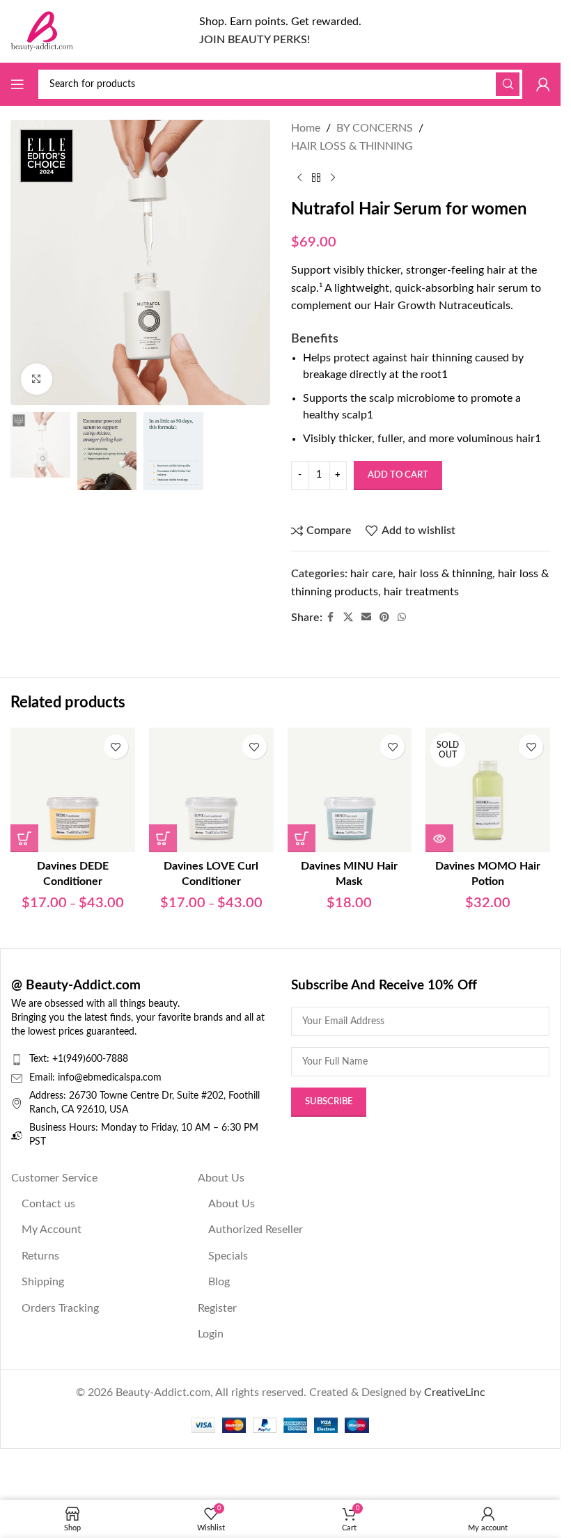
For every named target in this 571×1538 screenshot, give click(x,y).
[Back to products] (316, 177)
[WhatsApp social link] (401, 617)
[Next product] (332, 177)
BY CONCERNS (374, 128)
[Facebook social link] (330, 617)
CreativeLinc (454, 1392)
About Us (221, 1178)
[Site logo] (41, 30)
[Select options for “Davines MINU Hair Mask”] (301, 838)
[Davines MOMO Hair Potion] (487, 790)
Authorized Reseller (255, 1229)
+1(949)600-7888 (90, 1059)
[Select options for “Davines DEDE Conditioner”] (24, 838)
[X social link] (348, 617)
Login (211, 1334)
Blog (219, 1281)
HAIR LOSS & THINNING (352, 146)
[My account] (543, 84)
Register (217, 1308)
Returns (40, 1256)
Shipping (43, 1281)
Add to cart (398, 475)
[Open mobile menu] (17, 84)
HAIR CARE (371, 573)
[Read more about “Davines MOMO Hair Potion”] (439, 838)
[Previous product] (299, 177)
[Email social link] (366, 617)
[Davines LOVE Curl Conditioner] (211, 790)
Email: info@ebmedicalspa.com (95, 1078)
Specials (228, 1256)
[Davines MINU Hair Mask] (350, 790)
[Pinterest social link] (384, 617)
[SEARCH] (507, 84)
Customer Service (54, 1178)
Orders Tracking (60, 1308)
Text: (40, 1059)
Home (305, 128)
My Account (51, 1229)
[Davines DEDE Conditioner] (72, 790)
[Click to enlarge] (36, 379)
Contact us (48, 1203)
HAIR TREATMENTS (421, 591)
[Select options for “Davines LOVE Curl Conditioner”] (163, 838)
